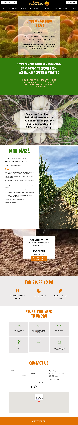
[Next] (70, 120)
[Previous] (8, 120)
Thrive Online (43, 421)
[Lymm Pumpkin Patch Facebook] (31, 386)
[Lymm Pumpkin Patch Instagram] (35, 386)
